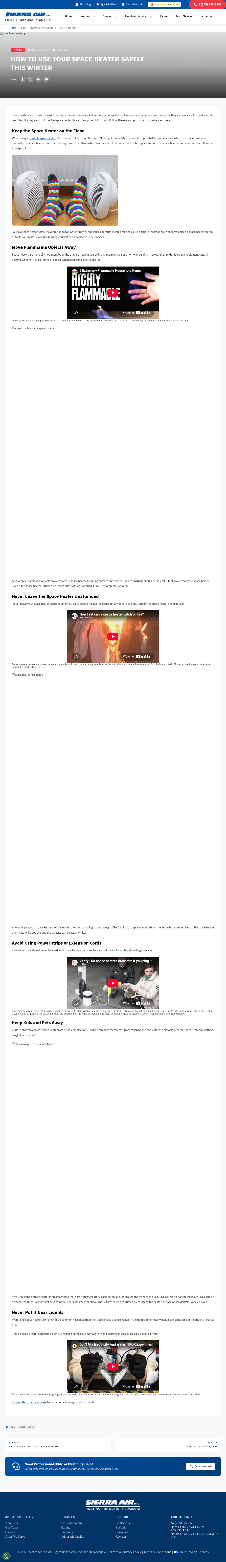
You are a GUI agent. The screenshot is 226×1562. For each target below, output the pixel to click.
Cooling (107, 16)
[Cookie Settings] (6, 1556)
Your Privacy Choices (194, 1552)
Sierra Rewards (134, 4)
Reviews (121, 1536)
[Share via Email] (46, 79)
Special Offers (108, 4)
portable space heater (42, 138)
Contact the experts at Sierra (29, 1402)
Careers (10, 1532)
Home (68, 16)
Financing (85, 4)
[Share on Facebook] (22, 79)
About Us (11, 1523)
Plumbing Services (136, 16)
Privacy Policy (131, 1552)
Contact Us (123, 1523)
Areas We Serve (15, 1536)
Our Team (11, 1527)
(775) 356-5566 (203, 1466)
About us (206, 16)
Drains (164, 16)
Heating (85, 16)
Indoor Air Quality (72, 1536)
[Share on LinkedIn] (38, 79)
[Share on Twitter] (30, 79)
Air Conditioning (72, 1523)
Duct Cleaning (184, 16)
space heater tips (26, 1427)
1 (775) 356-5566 (210, 4)
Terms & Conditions (157, 1552)
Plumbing (67, 1532)
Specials (121, 1527)
